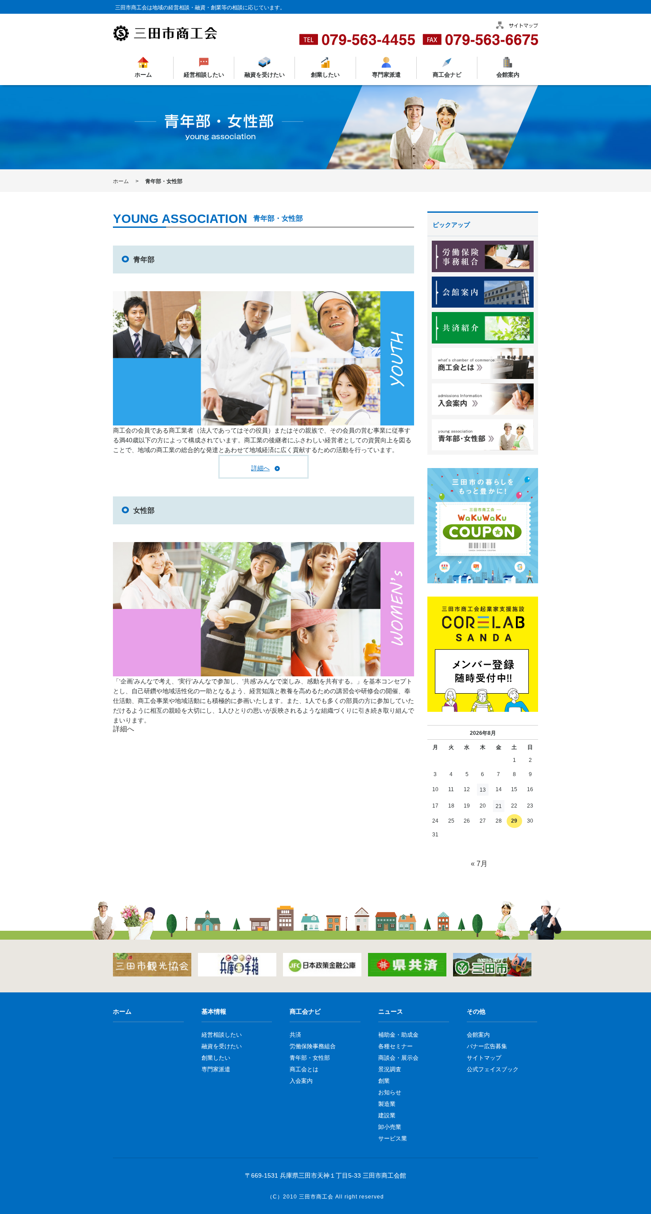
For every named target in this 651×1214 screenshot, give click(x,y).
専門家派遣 (386, 74)
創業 (384, 1080)
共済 (295, 1034)
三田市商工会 (316, 1197)
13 (483, 790)
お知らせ (389, 1092)
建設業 (386, 1115)
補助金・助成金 (398, 1034)
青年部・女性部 (310, 1057)
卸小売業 (389, 1127)
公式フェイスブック (493, 1069)
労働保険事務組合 (313, 1046)
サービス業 (392, 1138)
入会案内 (301, 1080)
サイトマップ (484, 1057)
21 (499, 806)
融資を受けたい (264, 74)
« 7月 (479, 863)
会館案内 (507, 74)
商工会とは (304, 1069)
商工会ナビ (446, 74)
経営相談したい (204, 74)
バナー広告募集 (487, 1046)
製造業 (386, 1104)
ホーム (143, 74)
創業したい (325, 74)
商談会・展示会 (398, 1057)
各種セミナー (395, 1046)
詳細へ (260, 468)
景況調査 (389, 1069)
